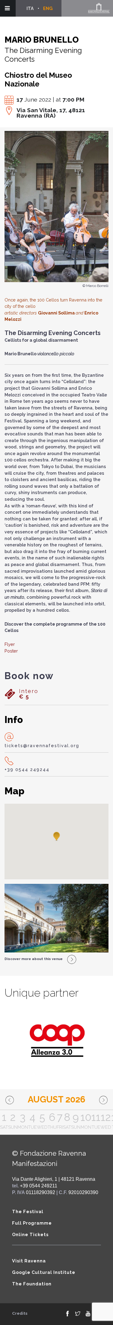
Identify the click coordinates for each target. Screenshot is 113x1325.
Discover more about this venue (34, 959)
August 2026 (56, 1099)
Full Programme (32, 1223)
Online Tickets (30, 1234)
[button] (56, 836)
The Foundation (32, 1283)
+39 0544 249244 (27, 769)
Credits (19, 1313)
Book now (29, 675)
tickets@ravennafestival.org (42, 745)
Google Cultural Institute (43, 1272)
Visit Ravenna (29, 1260)
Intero (28, 694)
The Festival (27, 1211)
